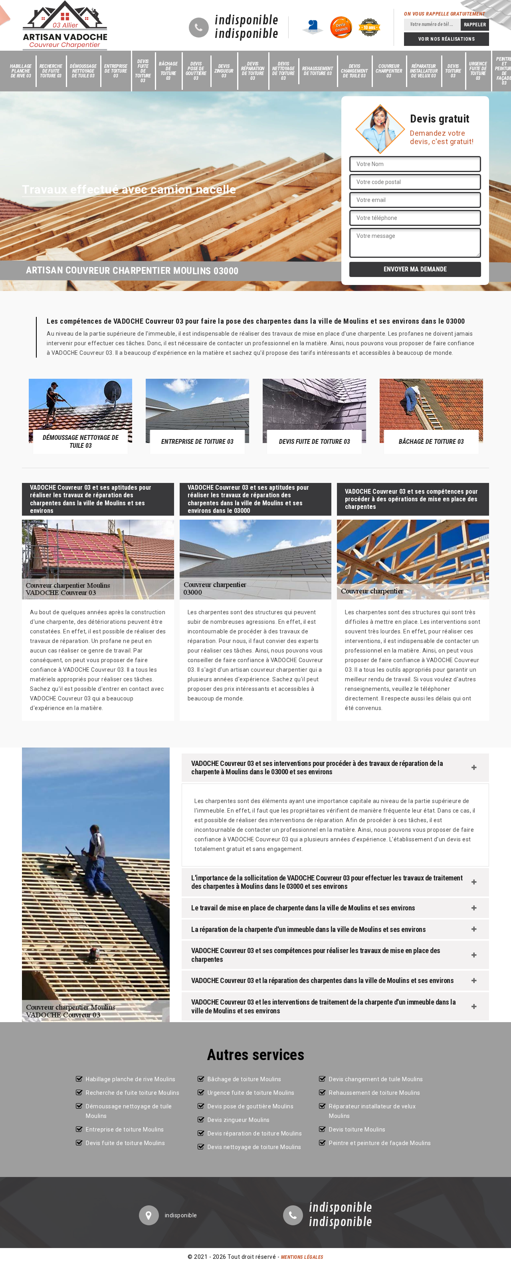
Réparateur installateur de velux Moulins (372, 1111)
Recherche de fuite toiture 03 (51, 71)
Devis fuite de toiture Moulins (125, 1143)
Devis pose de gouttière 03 (196, 71)
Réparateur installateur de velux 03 (424, 71)
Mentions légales (302, 1257)
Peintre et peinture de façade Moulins (380, 1143)
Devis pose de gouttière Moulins (251, 1106)
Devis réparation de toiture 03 (252, 71)
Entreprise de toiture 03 (115, 71)
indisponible (246, 21)
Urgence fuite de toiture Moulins (251, 1093)
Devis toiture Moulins (357, 1129)
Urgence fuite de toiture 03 (478, 71)
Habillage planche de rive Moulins (131, 1079)
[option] (80, 416)
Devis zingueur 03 (223, 71)
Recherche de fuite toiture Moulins (132, 1093)
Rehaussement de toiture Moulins (374, 1093)
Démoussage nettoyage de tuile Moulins (129, 1111)
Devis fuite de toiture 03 (143, 71)
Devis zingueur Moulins (239, 1120)
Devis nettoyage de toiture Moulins (254, 1147)
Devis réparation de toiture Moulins (255, 1133)
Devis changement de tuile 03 (354, 71)
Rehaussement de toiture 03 (317, 71)
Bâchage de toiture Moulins (244, 1079)
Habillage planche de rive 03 (21, 71)
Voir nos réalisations (446, 39)
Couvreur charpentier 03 (389, 71)
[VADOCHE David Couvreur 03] (65, 25)
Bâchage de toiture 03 (168, 71)
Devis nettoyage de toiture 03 (283, 71)
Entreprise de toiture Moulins (125, 1129)
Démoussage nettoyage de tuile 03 (83, 71)
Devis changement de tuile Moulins (376, 1079)
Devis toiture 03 (453, 71)
